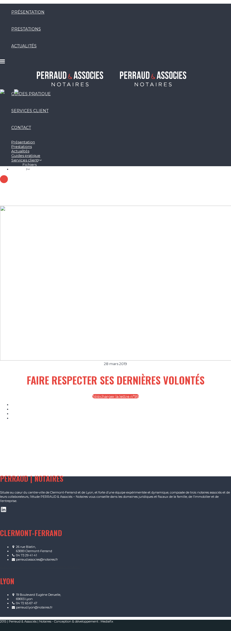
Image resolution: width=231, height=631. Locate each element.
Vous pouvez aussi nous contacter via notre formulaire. (40, 567)
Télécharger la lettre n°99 (115, 396)
